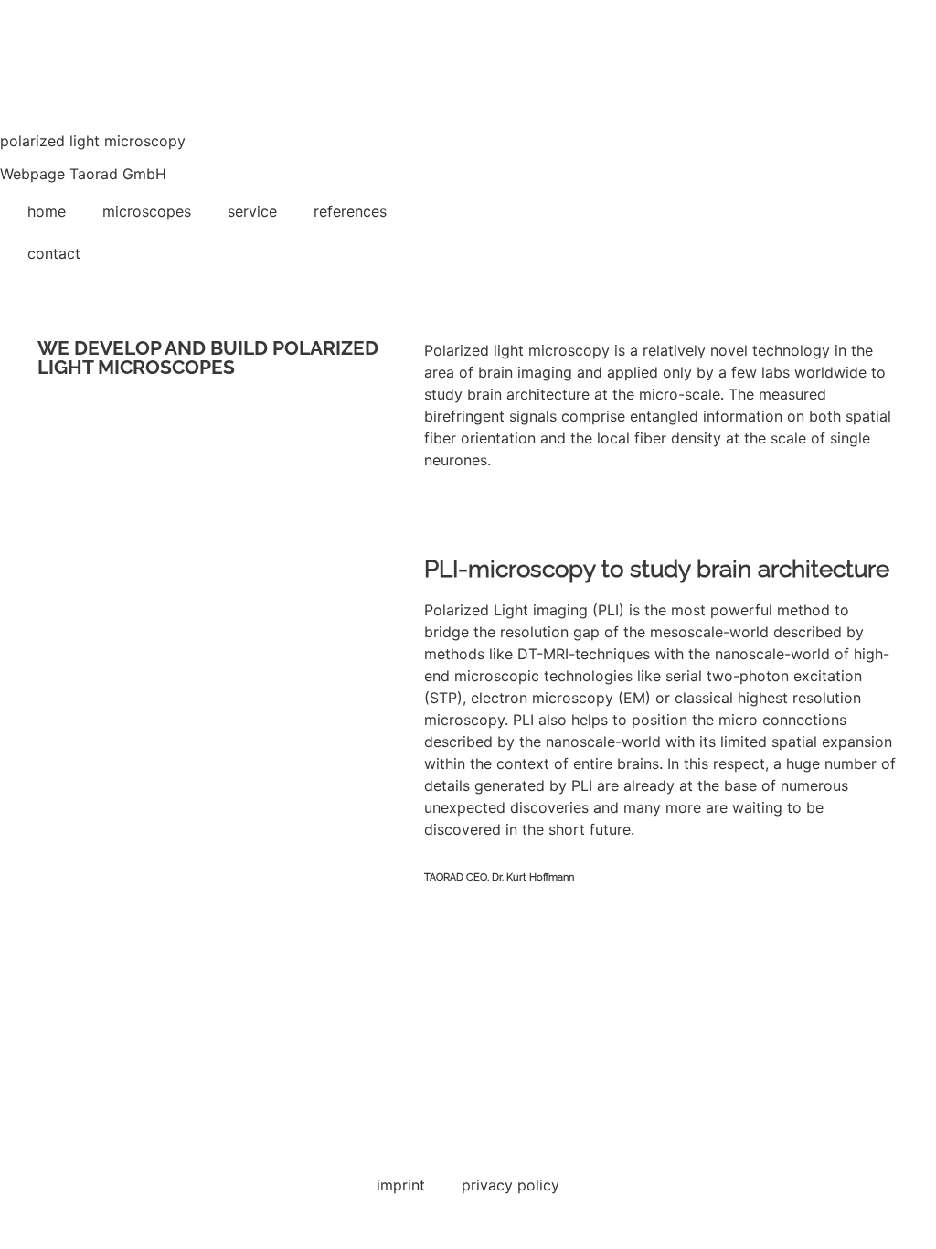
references (350, 211)
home (46, 211)
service (252, 211)
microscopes (146, 211)
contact (53, 253)
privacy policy (510, 1185)
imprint (401, 1185)
